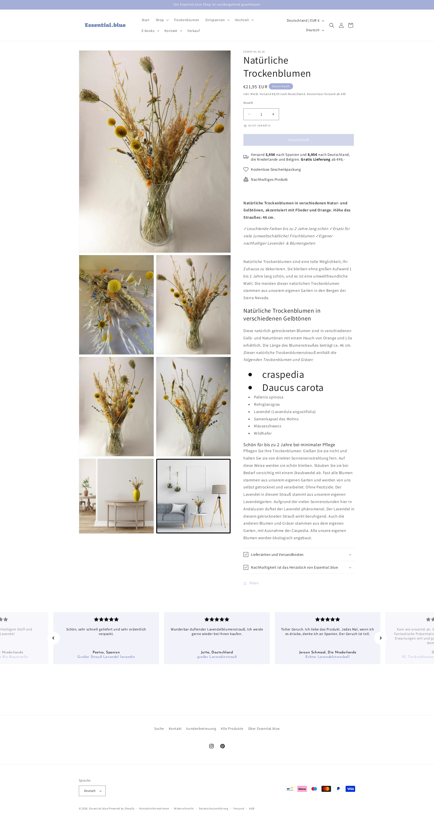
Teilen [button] (254, 583)
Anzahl (248, 103)
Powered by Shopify (122, 808)
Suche (159, 728)
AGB (251, 808)
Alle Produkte (232, 728)
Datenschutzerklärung (214, 808)
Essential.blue (98, 808)
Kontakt (175, 728)
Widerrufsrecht (184, 808)
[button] (162, 20)
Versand (238, 808)
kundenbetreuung (201, 728)
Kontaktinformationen (154, 808)
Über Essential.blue (264, 728)
